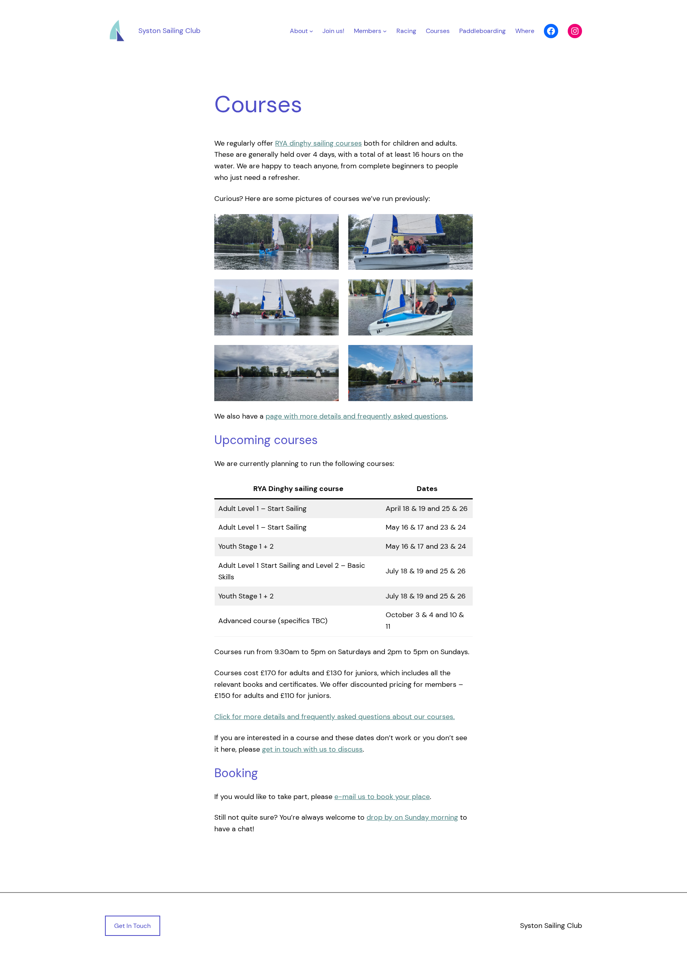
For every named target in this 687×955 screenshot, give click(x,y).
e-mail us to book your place (382, 796)
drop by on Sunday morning (412, 817)
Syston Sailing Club (169, 30)
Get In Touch (132, 926)
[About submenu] (311, 31)
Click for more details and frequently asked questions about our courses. (334, 716)
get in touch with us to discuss (312, 749)
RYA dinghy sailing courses (318, 143)
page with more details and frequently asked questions (356, 416)
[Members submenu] (385, 31)
